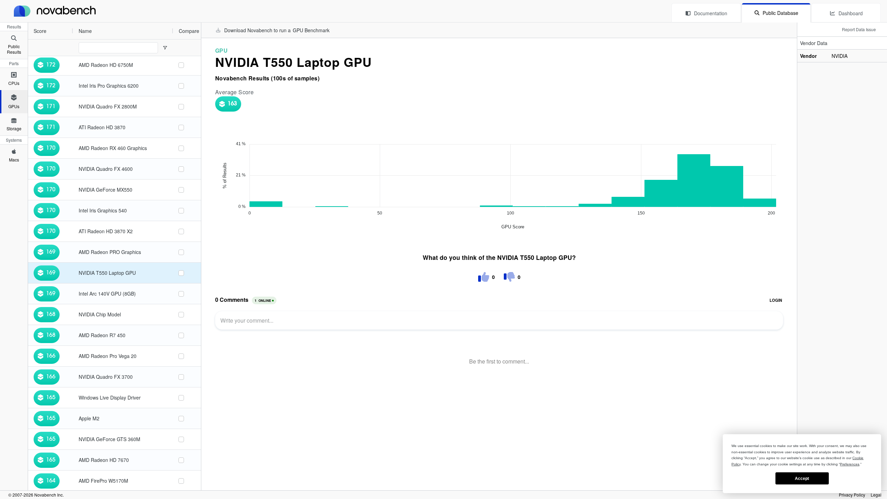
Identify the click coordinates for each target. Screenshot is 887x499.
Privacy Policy (852, 495)
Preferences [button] (849, 464)
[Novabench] (54, 11)
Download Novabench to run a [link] (277, 30)
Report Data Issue (859, 29)
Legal (876, 495)
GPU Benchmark (311, 30)
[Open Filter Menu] (165, 48)
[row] (100, 31)
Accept (802, 478)
